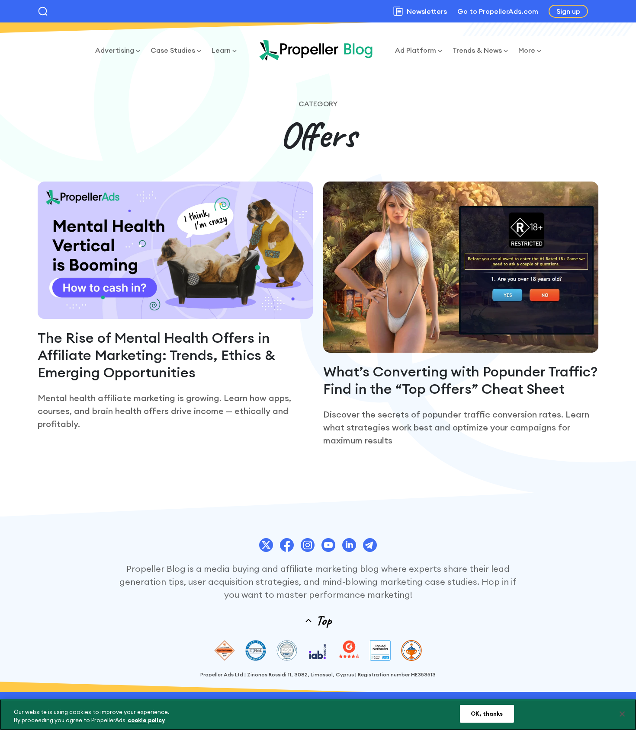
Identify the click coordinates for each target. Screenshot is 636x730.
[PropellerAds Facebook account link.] (287, 545)
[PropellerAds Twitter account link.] (266, 545)
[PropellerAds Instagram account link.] (308, 545)
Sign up (568, 11)
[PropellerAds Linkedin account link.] (349, 545)
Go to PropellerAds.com (497, 11)
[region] (318, 714)
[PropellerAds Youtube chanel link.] (328, 545)
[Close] (622, 714)
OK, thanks (487, 713)
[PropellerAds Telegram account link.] (370, 545)
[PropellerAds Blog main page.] (316, 50)
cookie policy (146, 720)
